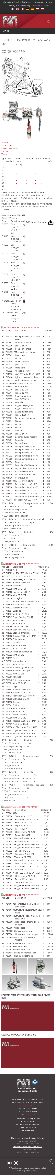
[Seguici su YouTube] (10, 1163)
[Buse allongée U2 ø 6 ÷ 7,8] (24, 292)
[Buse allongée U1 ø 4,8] (24, 245)
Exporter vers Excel (31, 327)
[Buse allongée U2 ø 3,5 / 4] (24, 274)
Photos (4, 151)
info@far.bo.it (30, 1114)
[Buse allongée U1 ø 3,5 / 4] (24, 236)
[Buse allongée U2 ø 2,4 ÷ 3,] (24, 262)
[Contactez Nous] (15, 1163)
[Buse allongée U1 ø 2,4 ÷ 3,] (24, 224)
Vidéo (4, 154)
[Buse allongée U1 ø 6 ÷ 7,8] (24, 254)
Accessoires (6, 145)
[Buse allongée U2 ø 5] (24, 283)
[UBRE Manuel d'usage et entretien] (50, 222)
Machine (5, 142)
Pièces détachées (9, 148)
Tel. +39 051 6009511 (27, 1105)
